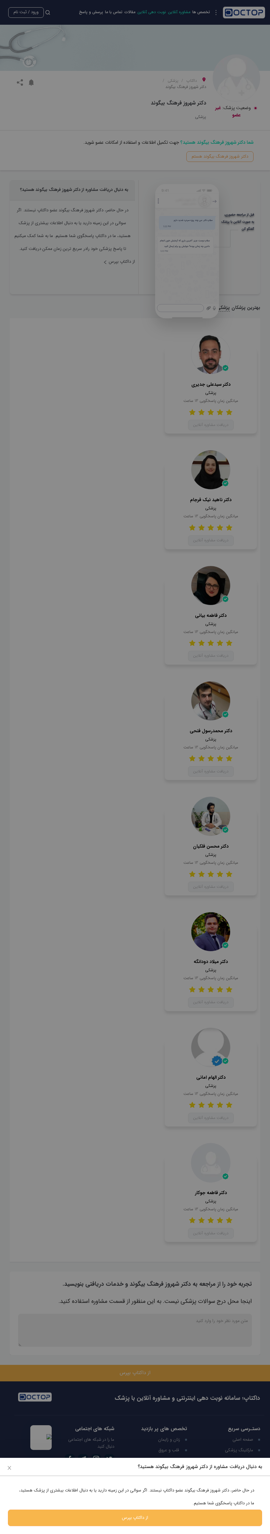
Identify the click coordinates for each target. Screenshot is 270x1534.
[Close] (9, 1467)
